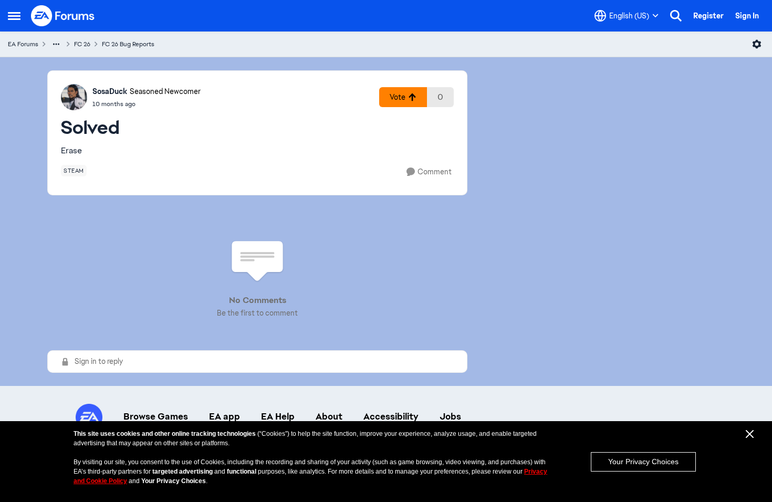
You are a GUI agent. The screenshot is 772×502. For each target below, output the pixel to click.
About (329, 416)
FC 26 (82, 44)
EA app (224, 416)
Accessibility (391, 416)
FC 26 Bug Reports (128, 44)
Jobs (450, 416)
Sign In (747, 15)
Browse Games (155, 416)
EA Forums (23, 44)
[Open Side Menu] (14, 16)
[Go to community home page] (63, 15)
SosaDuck (109, 91)
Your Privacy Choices (643, 461)
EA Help (278, 416)
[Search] (676, 15)
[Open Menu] (756, 44)
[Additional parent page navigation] (56, 44)
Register (708, 15)
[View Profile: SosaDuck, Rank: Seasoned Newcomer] (74, 97)
